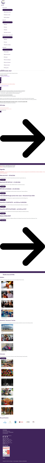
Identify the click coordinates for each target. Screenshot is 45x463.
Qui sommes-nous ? (8, 12)
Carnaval (6, 57)
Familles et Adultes (8, 44)
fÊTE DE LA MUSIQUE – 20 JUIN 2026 (10, 189)
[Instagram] (2, 5)
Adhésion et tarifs (7, 14)
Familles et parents (8, 32)
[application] (6, 7)
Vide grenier (7, 67)
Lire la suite (2, 186)
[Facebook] (1, 5)
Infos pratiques (7, 17)
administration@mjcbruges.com (7, 435)
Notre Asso (4, 7)
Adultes (6, 29)
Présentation (7, 51)
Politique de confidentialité (23, 461)
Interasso (3, 47)
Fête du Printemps (7, 62)
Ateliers (3, 20)
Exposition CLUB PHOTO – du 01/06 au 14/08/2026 (13, 202)
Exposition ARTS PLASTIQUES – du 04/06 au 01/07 (13, 209)
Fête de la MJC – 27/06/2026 (7, 175)
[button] (22, 78)
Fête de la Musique (8, 59)
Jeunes (6, 27)
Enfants (6, 24)
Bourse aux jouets (7, 54)
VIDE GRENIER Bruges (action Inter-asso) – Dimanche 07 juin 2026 (17, 195)
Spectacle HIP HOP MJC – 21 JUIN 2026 (10, 182)
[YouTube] (3, 5)
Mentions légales (15, 461)
